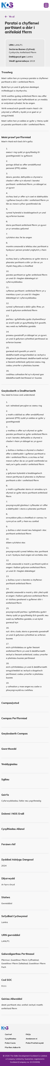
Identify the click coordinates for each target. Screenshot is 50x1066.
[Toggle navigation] (46, 5)
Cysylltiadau (10, 1038)
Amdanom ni (31, 1038)
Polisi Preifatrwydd (34, 1043)
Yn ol (11, 16)
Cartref (8, 1034)
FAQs (28, 1034)
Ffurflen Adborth (12, 1047)
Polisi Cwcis (10, 1043)
